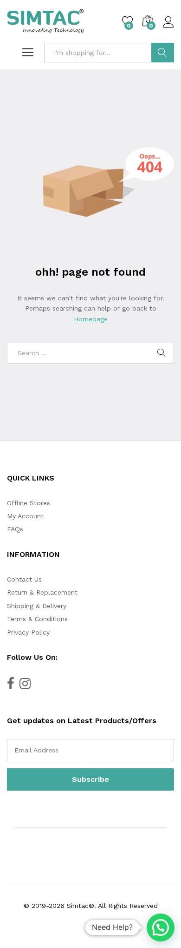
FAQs (15, 529)
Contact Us (24, 579)
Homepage (91, 319)
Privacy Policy (28, 632)
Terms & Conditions (37, 619)
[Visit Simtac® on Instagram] (25, 686)
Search (162, 52)
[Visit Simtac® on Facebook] (10, 686)
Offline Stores (28, 503)
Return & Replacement (42, 592)
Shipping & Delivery (36, 605)
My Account (25, 516)
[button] (161, 927)
